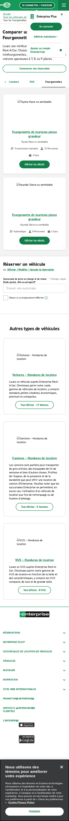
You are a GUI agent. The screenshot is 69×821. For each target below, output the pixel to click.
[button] (63, 5)
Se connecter (46, 26)
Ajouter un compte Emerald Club (40, 50)
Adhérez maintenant (45, 36)
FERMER (34, 811)
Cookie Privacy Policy (21, 802)
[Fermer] (61, 767)
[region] (34, 790)
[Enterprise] (5, 5)
